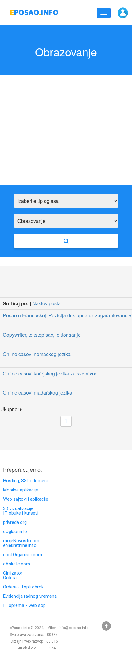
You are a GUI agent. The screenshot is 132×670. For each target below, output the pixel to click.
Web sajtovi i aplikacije (25, 499)
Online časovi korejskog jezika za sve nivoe (50, 373)
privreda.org (15, 522)
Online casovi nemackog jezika (37, 354)
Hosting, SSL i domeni (25, 481)
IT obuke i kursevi (20, 513)
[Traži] (66, 241)
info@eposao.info (73, 628)
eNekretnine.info (20, 545)
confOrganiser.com (22, 554)
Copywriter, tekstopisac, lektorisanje (42, 334)
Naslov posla (46, 303)
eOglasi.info (15, 531)
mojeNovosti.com (21, 541)
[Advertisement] (66, 135)
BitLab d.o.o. (27, 648)
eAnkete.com (16, 564)
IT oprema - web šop (24, 605)
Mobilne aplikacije (20, 490)
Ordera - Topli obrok (23, 587)
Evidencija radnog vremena (30, 596)
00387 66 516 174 (52, 641)
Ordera (10, 578)
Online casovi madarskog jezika (37, 392)
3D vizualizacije (18, 508)
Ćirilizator (12, 573)
